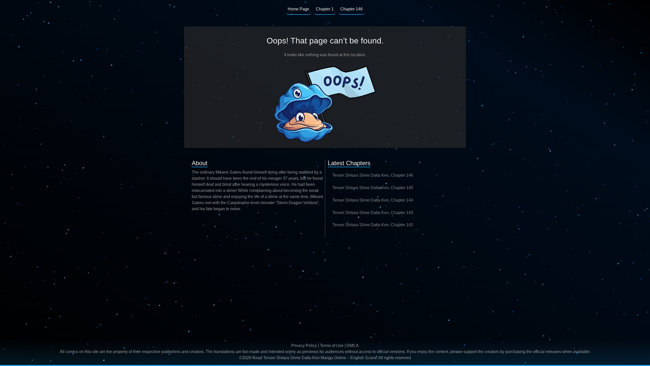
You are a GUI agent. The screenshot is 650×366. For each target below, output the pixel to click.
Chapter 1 (325, 9)
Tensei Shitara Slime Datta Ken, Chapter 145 (372, 188)
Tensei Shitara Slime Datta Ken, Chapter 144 (372, 200)
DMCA (353, 345)
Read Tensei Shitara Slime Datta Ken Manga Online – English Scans (314, 358)
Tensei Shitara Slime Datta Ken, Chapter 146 (372, 175)
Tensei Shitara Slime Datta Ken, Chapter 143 (372, 212)
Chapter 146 (351, 9)
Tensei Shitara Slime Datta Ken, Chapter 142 (372, 225)
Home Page (298, 9)
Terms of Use (332, 345)
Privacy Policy (304, 345)
